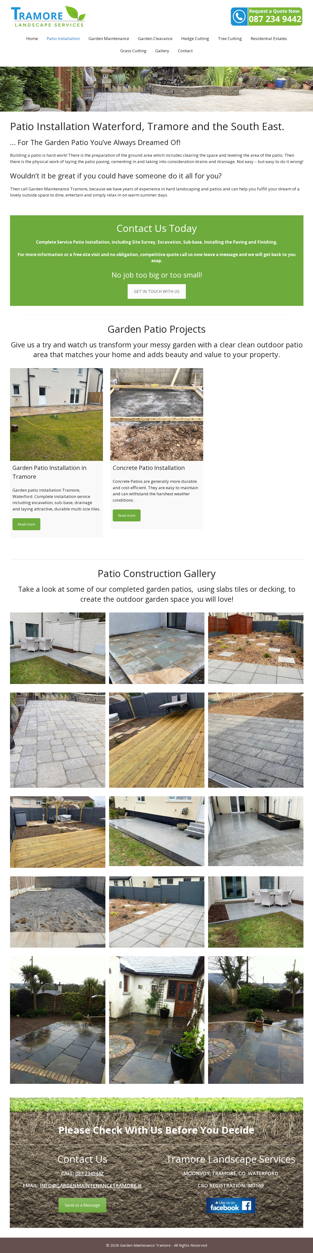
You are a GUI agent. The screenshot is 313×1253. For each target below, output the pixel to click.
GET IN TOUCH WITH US (156, 291)
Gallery (162, 50)
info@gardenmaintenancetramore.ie (91, 1185)
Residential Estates (269, 38)
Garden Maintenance (109, 38)
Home (32, 38)
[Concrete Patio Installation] (156, 414)
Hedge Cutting (195, 38)
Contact (185, 50)
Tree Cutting (230, 38)
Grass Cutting (133, 50)
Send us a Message (82, 1205)
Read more (26, 524)
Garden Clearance (155, 38)
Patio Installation (63, 38)
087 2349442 (89, 1173)
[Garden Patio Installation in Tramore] (56, 414)
